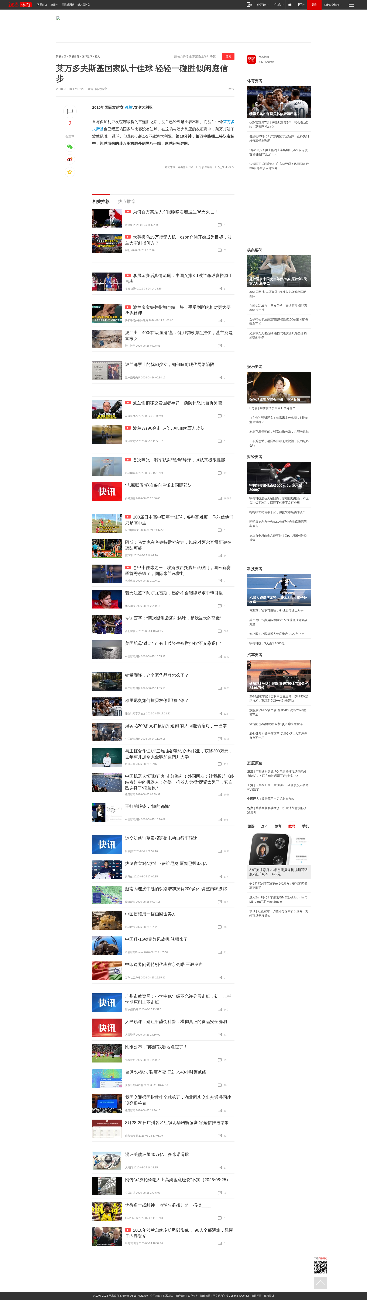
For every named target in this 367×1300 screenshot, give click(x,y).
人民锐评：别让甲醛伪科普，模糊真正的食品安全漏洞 (176, 1021)
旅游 (251, 826)
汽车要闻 (255, 655)
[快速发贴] (70, 111)
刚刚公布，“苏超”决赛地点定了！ (156, 1046)
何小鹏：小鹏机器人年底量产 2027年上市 (277, 633)
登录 (314, 4)
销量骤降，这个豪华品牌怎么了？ (157, 675)
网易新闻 (264, 56)
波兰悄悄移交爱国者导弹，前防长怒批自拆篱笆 (177, 403)
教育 (278, 826)
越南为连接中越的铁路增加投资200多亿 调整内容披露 (176, 888)
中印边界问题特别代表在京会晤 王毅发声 (164, 964)
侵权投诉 (269, 1295)
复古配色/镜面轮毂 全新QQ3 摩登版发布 (276, 724)
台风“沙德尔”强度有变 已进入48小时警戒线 (165, 1072)
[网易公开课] (262, 4)
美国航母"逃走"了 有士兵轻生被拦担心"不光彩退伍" (173, 643)
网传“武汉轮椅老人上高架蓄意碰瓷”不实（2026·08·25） (177, 1179)
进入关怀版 (84, 4)
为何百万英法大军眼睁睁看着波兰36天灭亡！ (175, 211)
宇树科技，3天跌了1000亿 (267, 643)
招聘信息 (180, 1295)
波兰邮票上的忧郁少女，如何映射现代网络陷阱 (169, 364)
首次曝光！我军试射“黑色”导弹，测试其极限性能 (179, 460)
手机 (305, 826)
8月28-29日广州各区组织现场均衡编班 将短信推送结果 (177, 1122)
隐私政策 (205, 1295)
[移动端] (249, 4)
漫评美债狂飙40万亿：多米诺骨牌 (157, 1154)
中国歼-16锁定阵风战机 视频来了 (156, 939)
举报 (231, 88)
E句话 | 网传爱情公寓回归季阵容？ (272, 408)
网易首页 (42, 4)
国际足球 (87, 56)
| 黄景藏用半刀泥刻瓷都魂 (270, 798)
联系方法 (168, 1295)
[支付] (290, 4)
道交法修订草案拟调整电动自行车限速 (161, 838)
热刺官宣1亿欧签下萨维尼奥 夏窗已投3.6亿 (166, 863)
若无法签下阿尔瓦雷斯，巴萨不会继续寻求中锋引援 (174, 592)
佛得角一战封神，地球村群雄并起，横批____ (168, 1205)
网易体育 (74, 56)
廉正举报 (256, 1295)
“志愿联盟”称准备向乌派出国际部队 (158, 485)
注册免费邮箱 (331, 4)
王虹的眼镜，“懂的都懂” (148, 806)
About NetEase (139, 1295)
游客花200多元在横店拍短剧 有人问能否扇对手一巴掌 (176, 725)
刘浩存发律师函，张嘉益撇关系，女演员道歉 (279, 431)
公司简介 (155, 1295)
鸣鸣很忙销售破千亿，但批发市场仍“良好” (277, 512)
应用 (53, 4)
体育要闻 (255, 81)
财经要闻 (255, 457)
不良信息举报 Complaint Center (231, 1295)
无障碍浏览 (68, 4)
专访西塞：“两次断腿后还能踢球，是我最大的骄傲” (173, 618)
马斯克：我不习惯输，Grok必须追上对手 (276, 610)
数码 (291, 826)
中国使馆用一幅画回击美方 (150, 914)
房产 (264, 826)
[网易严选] (277, 4)
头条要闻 (255, 250)
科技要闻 (255, 569)
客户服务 (193, 1295)
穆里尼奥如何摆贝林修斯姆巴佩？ (157, 700)
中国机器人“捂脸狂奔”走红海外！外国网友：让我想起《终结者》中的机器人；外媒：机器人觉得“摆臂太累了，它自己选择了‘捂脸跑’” (179, 782)
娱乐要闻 (255, 366)
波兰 (128, 107)
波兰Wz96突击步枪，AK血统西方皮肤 (169, 428)
